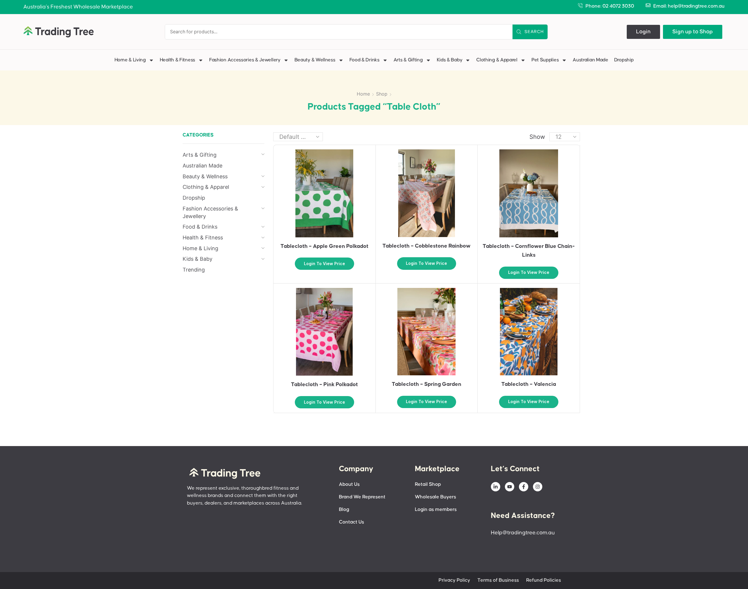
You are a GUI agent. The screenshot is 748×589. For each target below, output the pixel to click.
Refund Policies (543, 580)
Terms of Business (498, 580)
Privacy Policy (454, 580)
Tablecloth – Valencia (528, 384)
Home (363, 94)
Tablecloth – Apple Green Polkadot (324, 246)
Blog (344, 509)
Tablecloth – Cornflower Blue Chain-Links (529, 250)
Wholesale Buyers (435, 497)
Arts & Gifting (408, 60)
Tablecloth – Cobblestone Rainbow (426, 246)
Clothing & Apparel (496, 60)
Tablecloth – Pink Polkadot (324, 384)
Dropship (624, 60)
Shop (381, 94)
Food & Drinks (364, 60)
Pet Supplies (545, 60)
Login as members (436, 509)
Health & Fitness (177, 60)
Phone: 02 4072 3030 (610, 6)
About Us (349, 484)
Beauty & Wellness (315, 60)
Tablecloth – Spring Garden (426, 384)
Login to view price (324, 263)
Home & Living (130, 60)
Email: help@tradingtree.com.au (689, 6)
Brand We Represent (362, 497)
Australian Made (590, 60)
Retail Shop (428, 484)
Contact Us (351, 522)
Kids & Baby (450, 60)
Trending (194, 270)
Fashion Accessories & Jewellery (244, 60)
